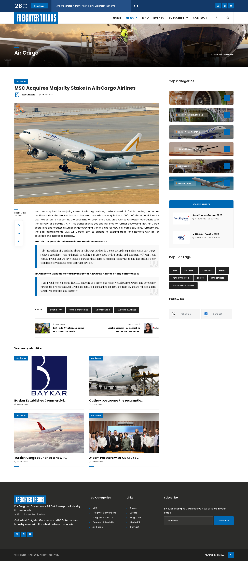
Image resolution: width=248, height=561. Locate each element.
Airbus (222, 270)
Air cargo (189, 270)
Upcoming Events (201, 204)
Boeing (200, 278)
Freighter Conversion (183, 285)
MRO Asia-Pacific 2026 (205, 234)
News (130, 18)
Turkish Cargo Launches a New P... (40, 458)
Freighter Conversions (104, 512)
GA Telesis (207, 270)
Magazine (135, 517)
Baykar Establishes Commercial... (40, 400)
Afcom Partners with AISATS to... (114, 458)
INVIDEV (220, 554)
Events (158, 18)
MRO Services (217, 278)
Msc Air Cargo (103, 310)
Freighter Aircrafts (102, 517)
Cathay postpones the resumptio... (116, 400)
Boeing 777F (56, 310)
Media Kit (135, 522)
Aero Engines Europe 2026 (207, 215)
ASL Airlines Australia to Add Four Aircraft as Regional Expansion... (90, 5)
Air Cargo (21, 81)
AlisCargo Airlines (127, 310)
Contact (200, 18)
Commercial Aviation (103, 522)
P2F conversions (181, 278)
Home (117, 18)
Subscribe (177, 18)
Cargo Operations (78, 310)
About (133, 508)
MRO (145, 18)
